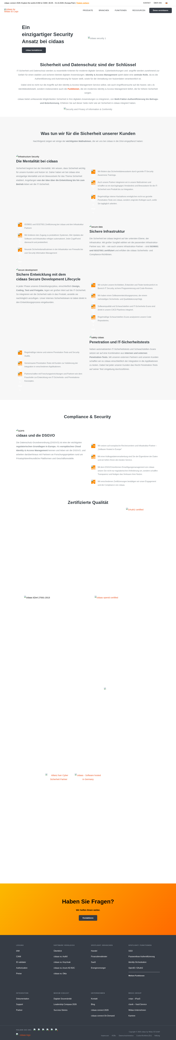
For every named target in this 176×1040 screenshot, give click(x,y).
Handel (94, 951)
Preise (19, 974)
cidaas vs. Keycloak (62, 962)
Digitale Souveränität (62, 999)
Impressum (105, 1036)
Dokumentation (22, 999)
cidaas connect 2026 (100, 1010)
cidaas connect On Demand (103, 1016)
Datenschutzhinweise (126, 1036)
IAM (18, 951)
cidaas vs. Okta (60, 974)
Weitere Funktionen (136, 976)
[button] (168, 3)
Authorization (21, 968)
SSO (130, 951)
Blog (93, 1004)
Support (19, 1004)
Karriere (131, 1016)
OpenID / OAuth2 (135, 968)
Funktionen (73, 89)
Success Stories (60, 1010)
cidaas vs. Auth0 (61, 957)
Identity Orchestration (137, 962)
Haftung (157, 1036)
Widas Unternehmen (137, 1010)
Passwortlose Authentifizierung (141, 957)
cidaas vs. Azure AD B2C (64, 968)
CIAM (18, 957)
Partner (19, 1010)
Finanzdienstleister (99, 957)
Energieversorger (98, 968)
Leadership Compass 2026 (65, 1004)
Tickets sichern (82, 3)
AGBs (114, 1036)
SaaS (93, 962)
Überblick (58, 951)
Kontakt (94, 999)
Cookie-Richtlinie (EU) (144, 1036)
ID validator (21, 962)
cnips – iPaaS (134, 999)
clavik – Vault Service (137, 1004)
